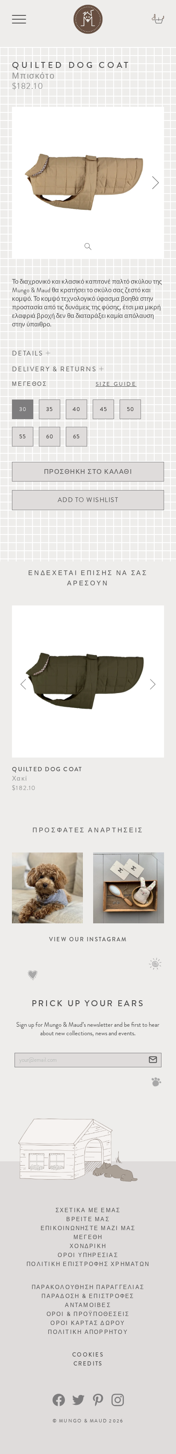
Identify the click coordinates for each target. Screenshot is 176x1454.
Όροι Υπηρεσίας (88, 1255)
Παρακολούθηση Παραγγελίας (88, 1287)
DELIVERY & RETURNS (55, 369)
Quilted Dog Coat (47, 769)
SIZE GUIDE (116, 384)
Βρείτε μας (88, 1219)
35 (49, 409)
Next (152, 684)
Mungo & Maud (83, 1421)
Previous (23, 684)
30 (22, 409)
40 (76, 409)
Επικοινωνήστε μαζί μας (88, 1228)
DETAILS (29, 353)
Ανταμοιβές (88, 1305)
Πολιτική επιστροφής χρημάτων (88, 1264)
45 (103, 409)
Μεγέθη (88, 1237)
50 (130, 409)
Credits (88, 1364)
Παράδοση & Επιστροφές (87, 1296)
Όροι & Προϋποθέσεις (88, 1314)
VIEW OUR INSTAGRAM (88, 939)
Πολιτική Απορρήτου (88, 1332)
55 (22, 436)
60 (49, 436)
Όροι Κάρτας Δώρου (87, 1323)
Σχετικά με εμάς (88, 1210)
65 (76, 436)
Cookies (88, 1355)
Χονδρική (88, 1246)
